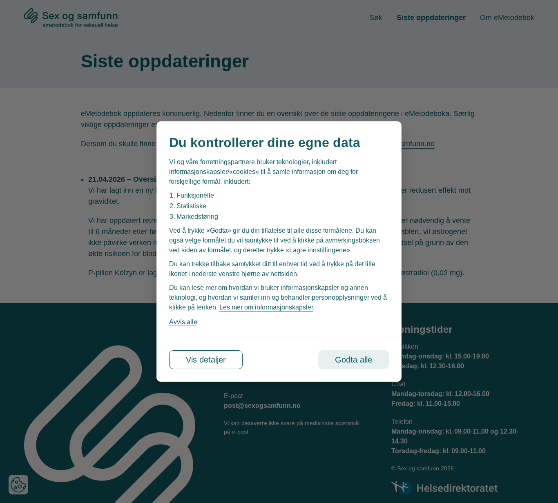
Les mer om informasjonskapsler (266, 307)
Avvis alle (183, 321)
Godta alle (353, 359)
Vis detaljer (206, 359)
